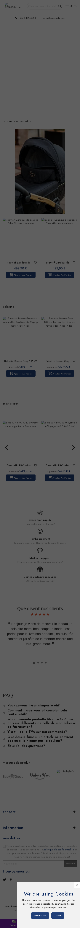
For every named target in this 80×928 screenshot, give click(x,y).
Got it (58, 916)
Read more (40, 916)
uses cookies (43, 900)
